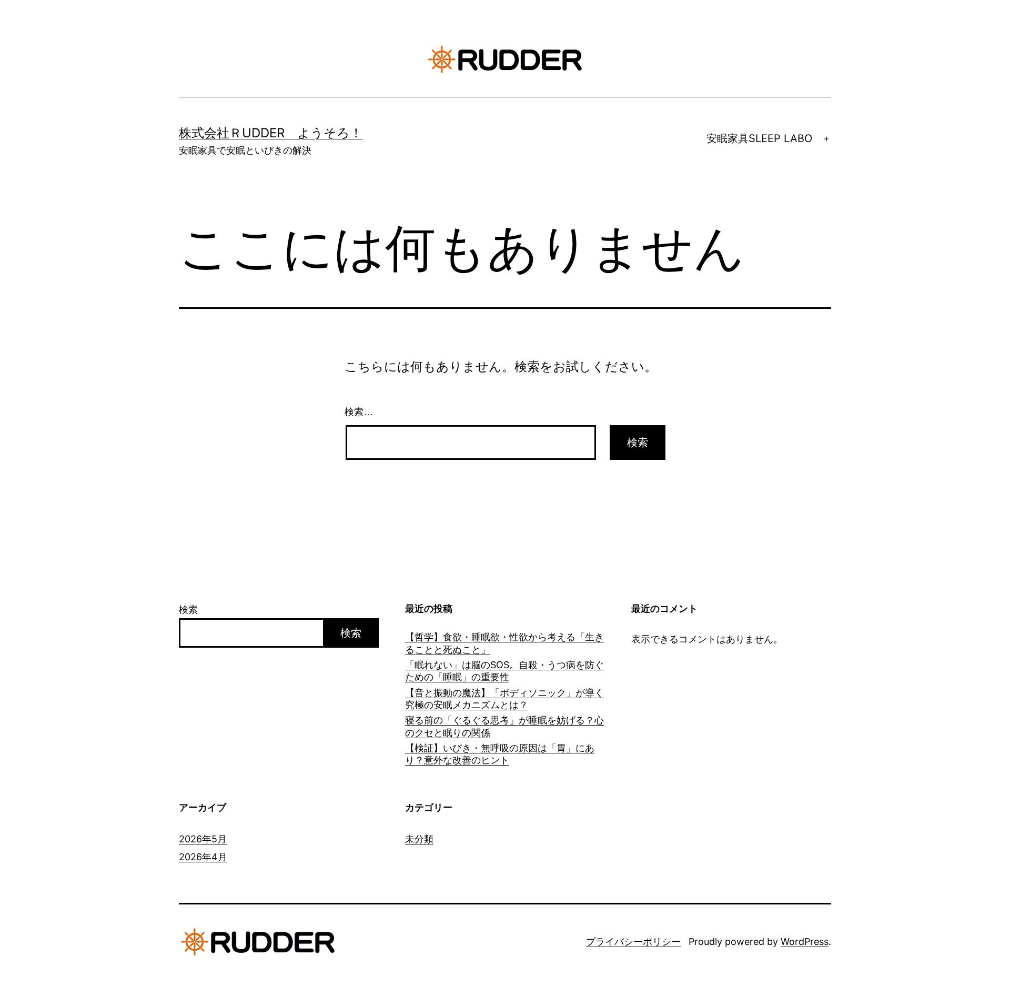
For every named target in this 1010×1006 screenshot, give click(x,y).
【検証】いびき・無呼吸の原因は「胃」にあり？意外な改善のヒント (499, 754)
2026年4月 (203, 856)
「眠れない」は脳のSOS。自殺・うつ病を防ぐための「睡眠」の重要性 (504, 670)
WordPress (805, 941)
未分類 (419, 838)
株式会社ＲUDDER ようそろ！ (270, 132)
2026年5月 (203, 838)
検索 (188, 609)
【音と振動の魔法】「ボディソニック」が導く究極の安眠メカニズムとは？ (504, 698)
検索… (359, 412)
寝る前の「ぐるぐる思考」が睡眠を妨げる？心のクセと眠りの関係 (504, 726)
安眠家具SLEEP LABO (759, 138)
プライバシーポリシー (633, 941)
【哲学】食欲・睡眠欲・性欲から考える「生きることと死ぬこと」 (504, 643)
